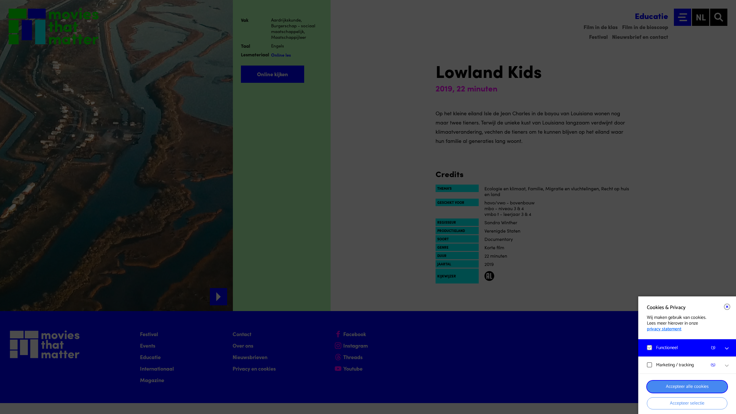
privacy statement (664, 329)
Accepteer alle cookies (687, 386)
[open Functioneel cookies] (727, 348)
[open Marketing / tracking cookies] (727, 365)
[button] (681, 348)
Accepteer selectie (687, 403)
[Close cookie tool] (727, 307)
